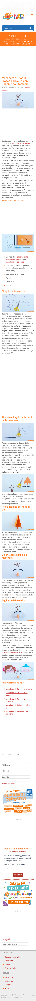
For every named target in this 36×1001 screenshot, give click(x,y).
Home (8, 39)
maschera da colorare (15, 262)
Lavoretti (5, 90)
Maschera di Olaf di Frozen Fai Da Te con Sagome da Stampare (15, 80)
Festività (15, 39)
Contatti (8, 964)
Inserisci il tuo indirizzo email (14, 864)
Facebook (9, 977)
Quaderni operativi (12, 957)
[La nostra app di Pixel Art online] (18, 893)
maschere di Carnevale (20, 143)
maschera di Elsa (11, 652)
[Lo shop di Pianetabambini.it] (18, 801)
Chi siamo (9, 961)
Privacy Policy (11, 968)
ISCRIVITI (18, 875)
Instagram (9, 981)
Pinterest (8, 985)
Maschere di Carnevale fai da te (19, 689)
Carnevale (25, 39)
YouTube (8, 988)
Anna (23, 652)
